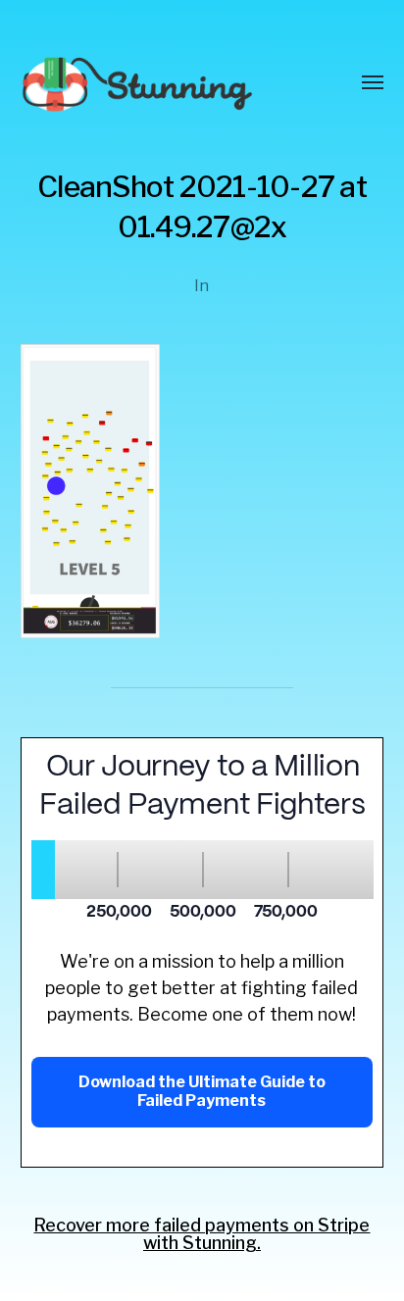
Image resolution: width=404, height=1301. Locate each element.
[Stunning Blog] (163, 83)
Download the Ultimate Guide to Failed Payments (202, 1091)
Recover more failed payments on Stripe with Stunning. (201, 1234)
